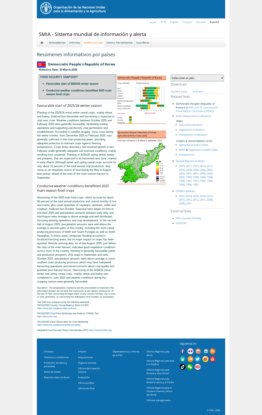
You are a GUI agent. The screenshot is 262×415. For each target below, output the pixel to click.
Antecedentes (57, 42)
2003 (203, 170)
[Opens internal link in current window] (213, 352)
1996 (209, 181)
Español (214, 22)
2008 (189, 170)
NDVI (182, 150)
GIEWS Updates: (185, 191)
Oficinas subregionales (159, 400)
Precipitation (186, 154)
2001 (189, 173)
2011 (209, 166)
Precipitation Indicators (193, 134)
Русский (201, 22)
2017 (189, 166)
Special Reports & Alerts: (190, 161)
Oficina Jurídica (86, 382)
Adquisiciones (85, 357)
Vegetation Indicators (192, 130)
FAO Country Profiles (188, 218)
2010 (182, 170)
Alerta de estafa (52, 371)
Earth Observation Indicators (193, 116)
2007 (189, 203)
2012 (203, 166)
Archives (198, 91)
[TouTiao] (198, 367)
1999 (189, 177)
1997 (189, 181)
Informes (74, 42)
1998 (203, 177)
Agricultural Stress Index (193, 145)
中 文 (163, 22)
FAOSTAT (181, 223)
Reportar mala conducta (56, 377)
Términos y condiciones (56, 357)
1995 (196, 184)
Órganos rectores (87, 362)
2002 (209, 170)
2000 (203, 173)
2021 (182, 196)
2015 (209, 196)
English (174, 22)
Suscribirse (142, 42)
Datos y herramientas (119, 42)
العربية (153, 22)
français (187, 22)
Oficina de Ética (86, 388)
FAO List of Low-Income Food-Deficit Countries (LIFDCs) (197, 109)
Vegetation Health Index (203, 150)
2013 (196, 166)
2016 (203, 196)
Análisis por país (93, 42)
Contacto (49, 351)
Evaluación (84, 377)
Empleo (82, 351)
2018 (189, 196)
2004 (196, 170)
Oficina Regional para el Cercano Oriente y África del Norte (159, 391)
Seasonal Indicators (191, 125)
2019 (182, 166)
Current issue (179, 91)
